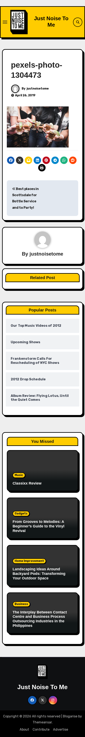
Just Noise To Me (51, 21)
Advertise (60, 729)
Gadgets (21, 513)
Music (19, 475)
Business (21, 604)
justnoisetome (38, 88)
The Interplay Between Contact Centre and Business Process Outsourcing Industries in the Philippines (40, 619)
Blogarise (70, 716)
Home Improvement (29, 561)
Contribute (41, 729)
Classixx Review (27, 483)
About (24, 729)
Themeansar (42, 722)
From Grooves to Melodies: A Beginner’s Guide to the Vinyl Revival (38, 526)
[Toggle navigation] (5, 22)
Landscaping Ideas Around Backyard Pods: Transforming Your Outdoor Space (39, 573)
